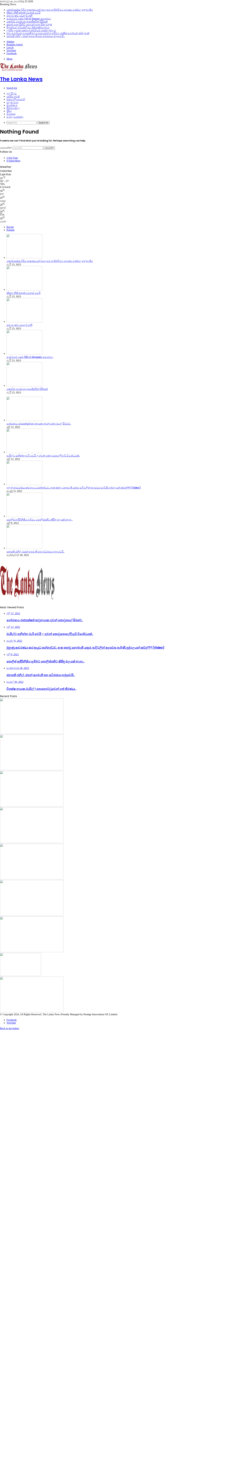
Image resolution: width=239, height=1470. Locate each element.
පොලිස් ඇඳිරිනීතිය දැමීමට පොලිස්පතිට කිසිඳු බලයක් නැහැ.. (40, 520)
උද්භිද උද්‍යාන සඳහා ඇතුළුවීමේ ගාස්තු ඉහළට (31, 30)
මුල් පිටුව (12, 93)
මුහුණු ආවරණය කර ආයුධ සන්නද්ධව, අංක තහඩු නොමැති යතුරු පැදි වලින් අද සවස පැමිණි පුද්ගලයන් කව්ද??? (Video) (74, 488)
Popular (10, 230)
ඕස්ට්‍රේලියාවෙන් (16, 99)
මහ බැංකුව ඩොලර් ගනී (19, 15)
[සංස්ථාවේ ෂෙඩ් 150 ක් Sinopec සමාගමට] (24, 353)
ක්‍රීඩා (9, 111)
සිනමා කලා (13, 108)
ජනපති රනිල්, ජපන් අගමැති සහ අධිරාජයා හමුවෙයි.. (36, 36)
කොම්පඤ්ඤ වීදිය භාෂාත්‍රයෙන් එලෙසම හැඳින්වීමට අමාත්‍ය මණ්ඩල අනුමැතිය (50, 9)
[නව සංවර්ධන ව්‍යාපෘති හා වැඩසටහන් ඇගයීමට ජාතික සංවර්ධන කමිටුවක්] (31, 1011)
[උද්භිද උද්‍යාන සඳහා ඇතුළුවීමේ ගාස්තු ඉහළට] (20, 975)
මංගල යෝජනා (15, 116)
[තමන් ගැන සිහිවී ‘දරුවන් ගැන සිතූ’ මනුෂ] (31, 915)
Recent (10, 227)
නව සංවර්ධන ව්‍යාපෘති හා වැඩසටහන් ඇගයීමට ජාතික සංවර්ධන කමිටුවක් (48, 33)
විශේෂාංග (12, 105)
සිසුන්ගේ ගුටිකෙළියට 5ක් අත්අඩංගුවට (28, 27)
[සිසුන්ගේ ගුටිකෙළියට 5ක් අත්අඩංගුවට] (31, 951)
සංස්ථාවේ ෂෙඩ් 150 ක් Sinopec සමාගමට (29, 18)
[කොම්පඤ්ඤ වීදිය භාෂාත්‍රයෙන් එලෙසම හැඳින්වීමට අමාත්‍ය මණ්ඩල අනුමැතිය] (24, 257)
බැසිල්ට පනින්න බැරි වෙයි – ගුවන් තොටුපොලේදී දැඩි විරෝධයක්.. (43, 456)
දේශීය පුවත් (13, 96)
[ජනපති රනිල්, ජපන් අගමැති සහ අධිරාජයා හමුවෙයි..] (24, 548)
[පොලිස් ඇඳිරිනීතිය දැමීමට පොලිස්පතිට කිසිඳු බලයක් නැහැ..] (24, 516)
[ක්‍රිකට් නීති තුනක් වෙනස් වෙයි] (24, 289)
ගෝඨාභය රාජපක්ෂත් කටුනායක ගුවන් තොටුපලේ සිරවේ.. (39, 424)
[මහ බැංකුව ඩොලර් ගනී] (24, 321)
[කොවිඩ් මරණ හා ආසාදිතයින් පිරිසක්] (24, 385)
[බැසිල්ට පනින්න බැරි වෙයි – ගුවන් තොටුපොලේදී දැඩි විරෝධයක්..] (24, 452)
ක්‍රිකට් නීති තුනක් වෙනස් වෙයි (23, 12)
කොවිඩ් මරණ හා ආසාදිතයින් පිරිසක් (27, 21)
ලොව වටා (12, 102)
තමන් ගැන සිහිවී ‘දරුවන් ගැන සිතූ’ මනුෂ (29, 24)
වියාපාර (11, 114)
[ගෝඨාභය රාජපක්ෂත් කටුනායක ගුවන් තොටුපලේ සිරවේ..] (24, 420)
